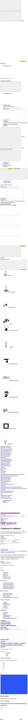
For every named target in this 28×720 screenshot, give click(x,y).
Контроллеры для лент (5, 488)
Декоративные (4, 468)
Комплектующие (4, 475)
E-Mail (14, 541)
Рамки (2, 492)
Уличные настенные (9, 484)
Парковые (3, 484)
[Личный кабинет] (10, 215)
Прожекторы (3, 485)
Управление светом (8, 450)
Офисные (3, 470)
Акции (5, 502)
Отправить (6, 121)
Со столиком (3, 471)
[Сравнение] (10, 225)
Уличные (2, 481)
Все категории (23, 269)
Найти (14, 205)
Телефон (17, 539)
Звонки (12, 491)
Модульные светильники (6, 478)
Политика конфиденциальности (13, 557)
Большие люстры (4, 448)
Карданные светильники (6, 477)
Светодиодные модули (17, 486)
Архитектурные (4, 482)
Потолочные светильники (6, 453)
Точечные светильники (5, 461)
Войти (2, 520)
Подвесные (8, 446)
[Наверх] (10, 513)
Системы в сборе (4, 474)
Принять (2, 561)
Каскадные (3, 447)
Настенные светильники (6, 454)
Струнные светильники (19, 474)
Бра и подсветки (6, 596)
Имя (1, 539)
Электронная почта (5, 515)
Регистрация (3, 521)
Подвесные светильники (6, 451)
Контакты (5, 166)
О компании (5, 163)
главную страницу (17, 533)
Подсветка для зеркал (5, 463)
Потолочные (3, 446)
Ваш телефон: (6, 109)
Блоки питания (23, 488)
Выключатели (3, 491)
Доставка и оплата (7, 165)
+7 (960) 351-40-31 (14, 168)
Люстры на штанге (7, 578)
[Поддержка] (11, 87)
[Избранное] (10, 235)
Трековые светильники (12, 475)
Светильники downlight (5, 479)
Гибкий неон (3, 489)
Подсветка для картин (5, 464)
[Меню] (11, 6)
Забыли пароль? (4, 518)
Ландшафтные (7, 481)
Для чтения (3, 472)
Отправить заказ (4, 549)
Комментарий (16, 542)
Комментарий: (6, 119)
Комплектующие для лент (6, 486)
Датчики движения (8, 495)
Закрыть (5, 125)
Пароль (23, 515)
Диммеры (9, 491)
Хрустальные (8, 447)
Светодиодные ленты (15, 488)
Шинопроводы (11, 474)
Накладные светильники (6, 458)
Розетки (2, 495)
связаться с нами (9, 531)
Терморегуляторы (8, 498)
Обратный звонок (7, 105)
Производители (6, 162)
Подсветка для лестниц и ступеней (10, 597)
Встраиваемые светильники (6, 460)
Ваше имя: (5, 107)
